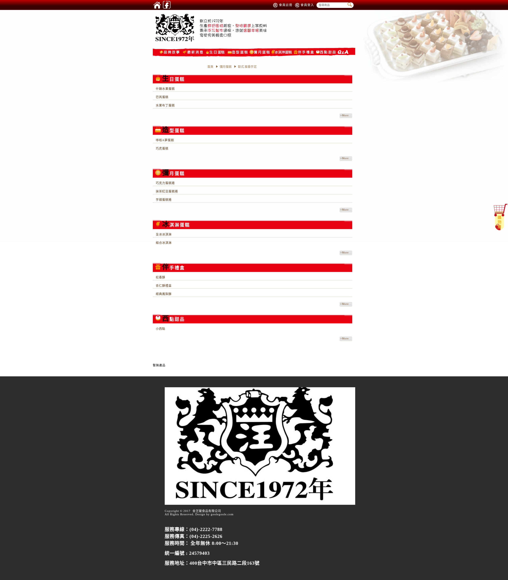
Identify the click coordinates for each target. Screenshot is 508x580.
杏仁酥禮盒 (164, 285)
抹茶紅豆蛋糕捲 (167, 191)
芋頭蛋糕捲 (164, 199)
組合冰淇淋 (164, 242)
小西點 (160, 328)
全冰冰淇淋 (164, 234)
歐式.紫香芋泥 (247, 66)
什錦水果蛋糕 (165, 88)
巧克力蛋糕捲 (165, 183)
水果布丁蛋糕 (165, 105)
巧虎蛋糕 (162, 148)
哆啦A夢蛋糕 (165, 140)
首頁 (210, 66)
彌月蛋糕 (226, 66)
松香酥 (160, 277)
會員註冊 (285, 5)
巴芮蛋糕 (162, 97)
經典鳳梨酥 (164, 294)
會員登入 (307, 5)
